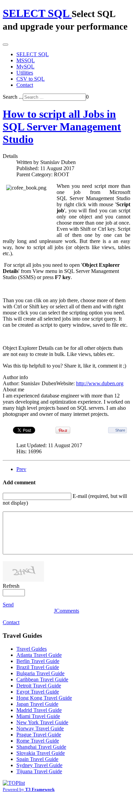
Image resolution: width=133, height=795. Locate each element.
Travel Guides (31, 649)
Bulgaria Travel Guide (40, 673)
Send (8, 604)
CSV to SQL (30, 79)
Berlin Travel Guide (37, 661)
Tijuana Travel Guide (39, 771)
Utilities (24, 73)
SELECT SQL (32, 54)
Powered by (29, 789)
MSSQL (25, 60)
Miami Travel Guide (38, 716)
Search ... (13, 97)
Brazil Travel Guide (37, 667)
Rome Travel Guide (37, 741)
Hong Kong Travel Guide (44, 698)
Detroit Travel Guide (38, 685)
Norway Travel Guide (40, 728)
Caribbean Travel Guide (42, 679)
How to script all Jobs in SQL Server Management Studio (62, 126)
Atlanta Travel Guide (39, 655)
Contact (24, 85)
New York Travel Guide (42, 722)
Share (120, 430)
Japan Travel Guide (37, 704)
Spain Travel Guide (37, 759)
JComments (66, 611)
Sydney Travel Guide (39, 765)
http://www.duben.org (99, 383)
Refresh (11, 586)
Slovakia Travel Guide (40, 753)
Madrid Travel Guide (39, 710)
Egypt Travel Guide (37, 692)
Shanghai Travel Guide (41, 747)
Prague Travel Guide (38, 734)
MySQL (25, 66)
